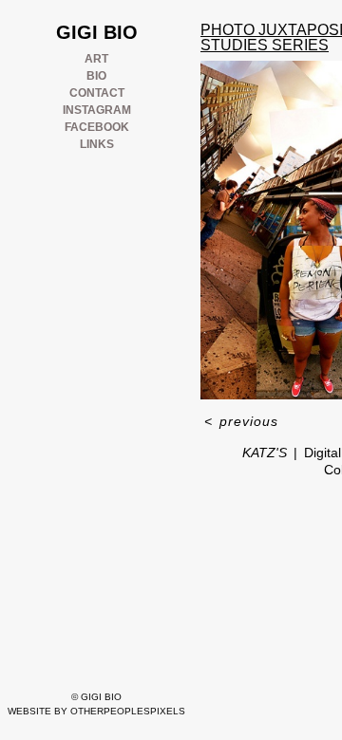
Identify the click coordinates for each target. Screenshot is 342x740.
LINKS (97, 144)
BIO (96, 76)
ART (96, 58)
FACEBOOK (97, 127)
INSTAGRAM (97, 110)
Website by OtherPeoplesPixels (96, 711)
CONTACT (96, 93)
